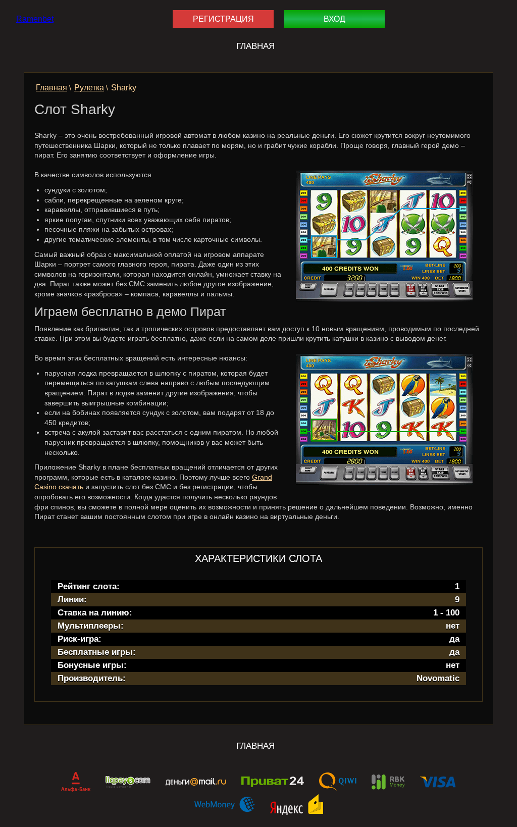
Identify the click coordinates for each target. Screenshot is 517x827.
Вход (334, 19)
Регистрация (223, 19)
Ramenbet (35, 19)
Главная (255, 46)
